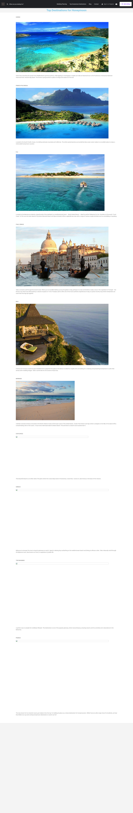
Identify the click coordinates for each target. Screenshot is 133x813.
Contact (96, 4)
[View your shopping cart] (116, 4)
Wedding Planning (62, 4)
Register (111, 4)
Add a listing (127, 4)
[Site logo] (3, 4)
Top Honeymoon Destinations (78, 4)
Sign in (105, 4)
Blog (90, 4)
